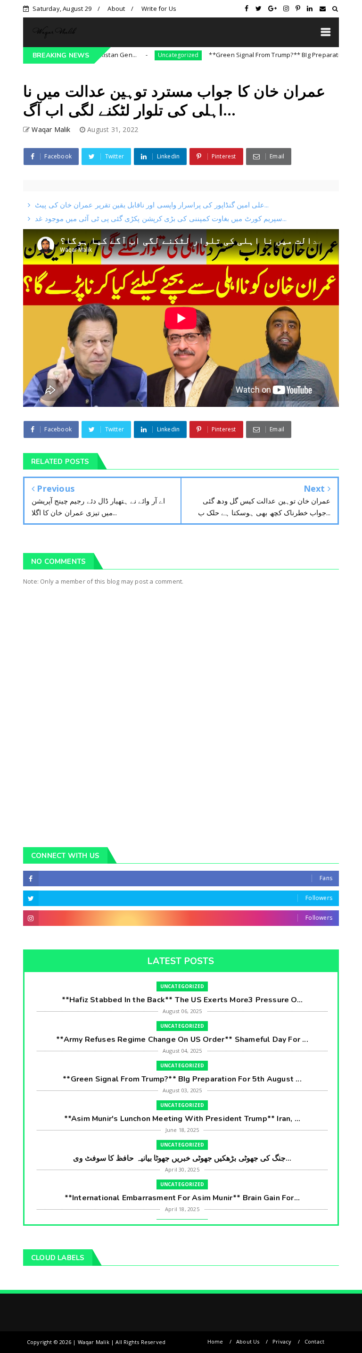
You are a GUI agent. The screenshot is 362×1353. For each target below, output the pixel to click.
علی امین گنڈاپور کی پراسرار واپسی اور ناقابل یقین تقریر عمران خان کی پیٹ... (152, 204)
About (116, 8)
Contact (314, 1341)
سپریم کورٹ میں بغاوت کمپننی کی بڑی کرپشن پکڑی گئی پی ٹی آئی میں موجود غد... (161, 218)
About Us (248, 1341)
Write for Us (158, 8)
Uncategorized (153, 55)
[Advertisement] (181, 757)
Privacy (281, 1341)
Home (215, 1341)
